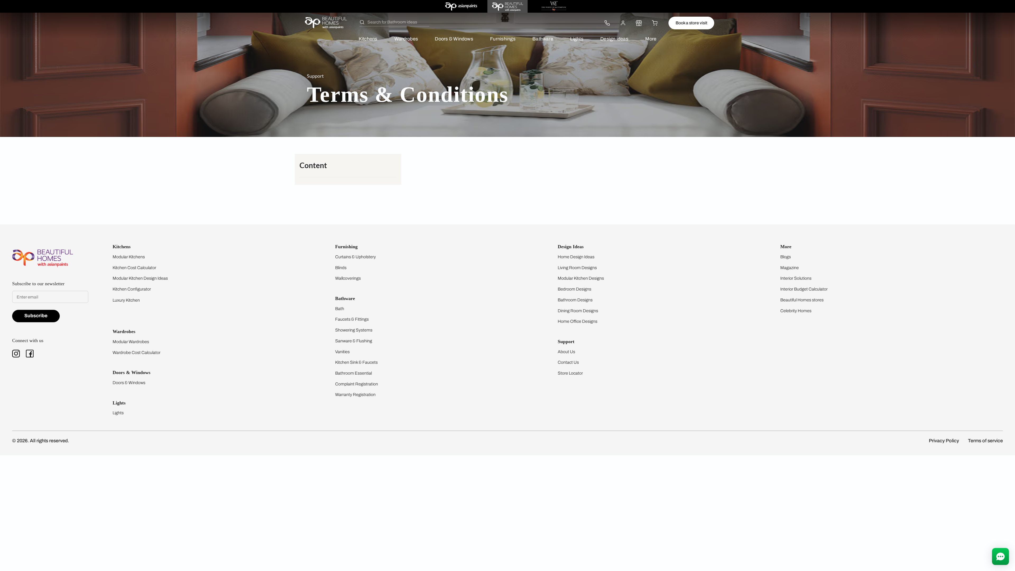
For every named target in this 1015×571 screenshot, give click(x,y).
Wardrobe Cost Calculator (136, 352)
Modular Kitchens (129, 257)
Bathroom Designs (575, 300)
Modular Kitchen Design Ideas (140, 278)
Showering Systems (353, 330)
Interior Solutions (795, 278)
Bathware (542, 39)
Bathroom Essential (353, 373)
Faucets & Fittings (352, 319)
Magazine (789, 267)
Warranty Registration (355, 394)
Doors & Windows (454, 39)
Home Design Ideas (576, 257)
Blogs (785, 257)
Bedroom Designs (574, 289)
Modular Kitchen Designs (581, 278)
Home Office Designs (577, 321)
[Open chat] (1000, 556)
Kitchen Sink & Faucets (356, 362)
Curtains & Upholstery (355, 257)
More (650, 39)
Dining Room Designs (578, 310)
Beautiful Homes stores (802, 300)
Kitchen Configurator (132, 289)
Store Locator (570, 373)
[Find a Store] (639, 23)
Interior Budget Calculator (804, 289)
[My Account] (623, 23)
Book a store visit (691, 23)
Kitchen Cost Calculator (134, 267)
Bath (339, 308)
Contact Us (568, 362)
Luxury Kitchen (126, 300)
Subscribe (36, 315)
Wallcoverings (348, 278)
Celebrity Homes (795, 310)
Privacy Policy (944, 440)
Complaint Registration (356, 384)
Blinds (341, 267)
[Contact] (607, 23)
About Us (566, 351)
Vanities (342, 351)
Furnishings (502, 39)
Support (315, 76)
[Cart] (655, 23)
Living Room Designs (577, 267)
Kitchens (368, 39)
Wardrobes (406, 39)
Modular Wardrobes (131, 341)
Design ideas (614, 39)
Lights (576, 39)
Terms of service (985, 440)
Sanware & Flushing (353, 341)
